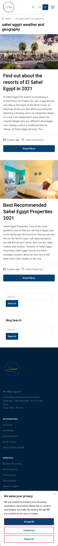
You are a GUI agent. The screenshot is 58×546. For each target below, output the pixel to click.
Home (7, 19)
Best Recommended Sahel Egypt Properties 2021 (27, 211)
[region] (29, 518)
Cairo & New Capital (13, 447)
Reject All (29, 539)
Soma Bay (8, 430)
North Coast (9, 441)
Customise (29, 530)
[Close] (55, 494)
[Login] (33, 7)
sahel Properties (35, 139)
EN (40, 7)
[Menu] (52, 7)
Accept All (29, 521)
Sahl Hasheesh (10, 436)
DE (45, 7)
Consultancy (9, 475)
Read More (29, 148)
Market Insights (11, 486)
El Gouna (7, 425)
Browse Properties (12, 463)
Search (12, 303)
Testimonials (9, 480)
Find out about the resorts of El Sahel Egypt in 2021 (23, 82)
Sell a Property (10, 469)
